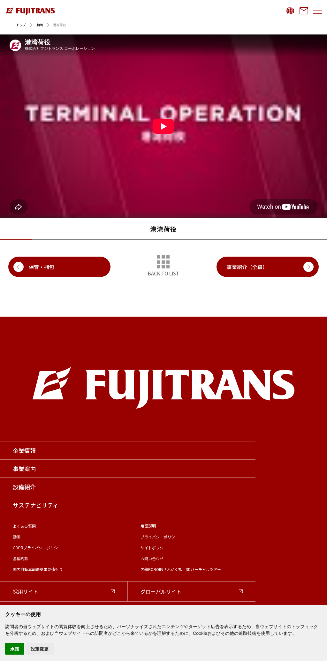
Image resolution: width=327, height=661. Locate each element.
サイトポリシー (154, 547)
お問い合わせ (152, 558)
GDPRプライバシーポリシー (37, 547)
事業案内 (24, 468)
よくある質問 (24, 526)
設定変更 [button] (40, 648)
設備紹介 (24, 487)
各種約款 (20, 558)
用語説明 (148, 526)
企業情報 (24, 450)
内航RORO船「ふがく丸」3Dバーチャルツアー (181, 569)
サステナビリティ (35, 505)
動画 (39, 24)
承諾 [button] (14, 648)
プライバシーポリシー (160, 536)
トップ (21, 24)
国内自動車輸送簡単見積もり (38, 569)
